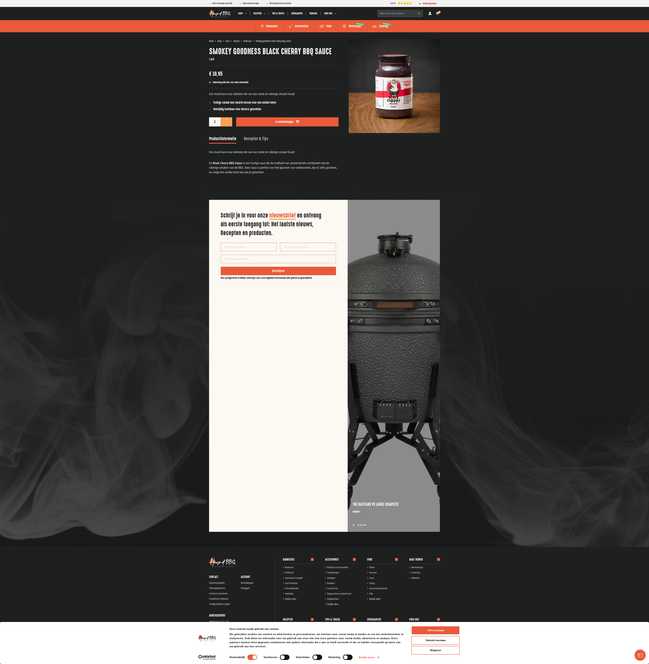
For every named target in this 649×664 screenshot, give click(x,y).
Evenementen (297, 13)
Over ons (328, 13)
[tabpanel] (274, 162)
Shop (240, 13)
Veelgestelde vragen (219, 604)
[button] (437, 13)
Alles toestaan (435, 630)
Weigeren (435, 650)
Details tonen (367, 657)
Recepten (257, 13)
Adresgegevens (217, 588)
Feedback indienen (219, 598)
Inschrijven (278, 271)
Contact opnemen (218, 593)
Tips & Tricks (278, 13)
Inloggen (245, 588)
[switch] (285, 657)
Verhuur (313, 13)
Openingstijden (217, 583)
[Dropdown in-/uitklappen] (245, 13)
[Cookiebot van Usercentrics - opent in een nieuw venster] (207, 657)
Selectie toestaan (436, 640)
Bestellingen (247, 583)
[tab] (222, 139)
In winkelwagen (284, 122)
